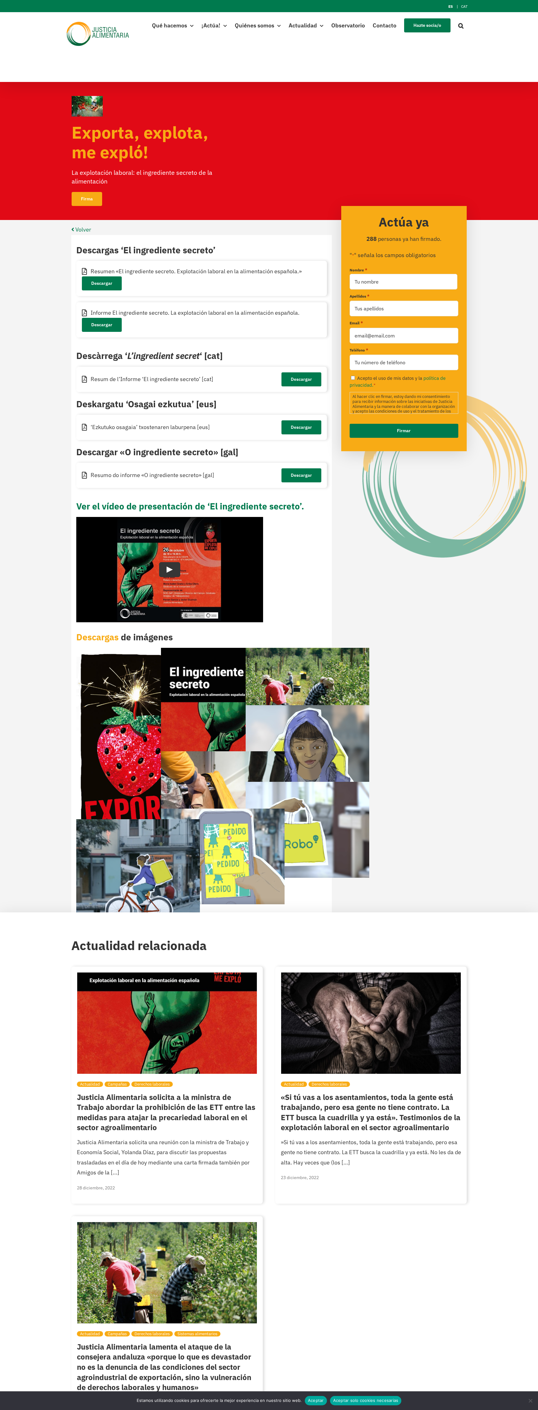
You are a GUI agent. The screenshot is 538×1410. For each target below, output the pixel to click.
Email (356, 323)
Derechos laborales (152, 1084)
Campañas (117, 1084)
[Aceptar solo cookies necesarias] (530, 1401)
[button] (461, 25)
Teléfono (359, 350)
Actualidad (90, 1084)
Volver (82, 229)
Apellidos (360, 296)
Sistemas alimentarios (197, 1333)
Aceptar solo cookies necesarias (366, 1400)
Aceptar (316, 1400)
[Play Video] (169, 569)
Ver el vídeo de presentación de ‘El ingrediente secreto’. (190, 506)
